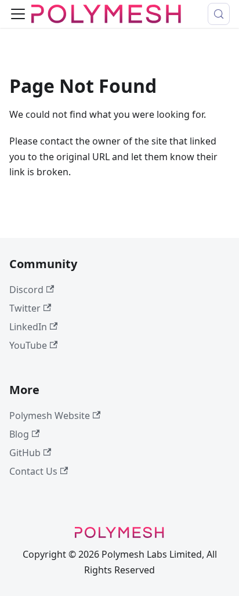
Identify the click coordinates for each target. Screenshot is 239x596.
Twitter (25, 308)
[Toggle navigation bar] (18, 14)
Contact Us (33, 471)
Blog (19, 434)
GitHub (25, 452)
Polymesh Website (49, 415)
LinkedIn (28, 326)
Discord (26, 289)
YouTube (28, 345)
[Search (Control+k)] (219, 14)
